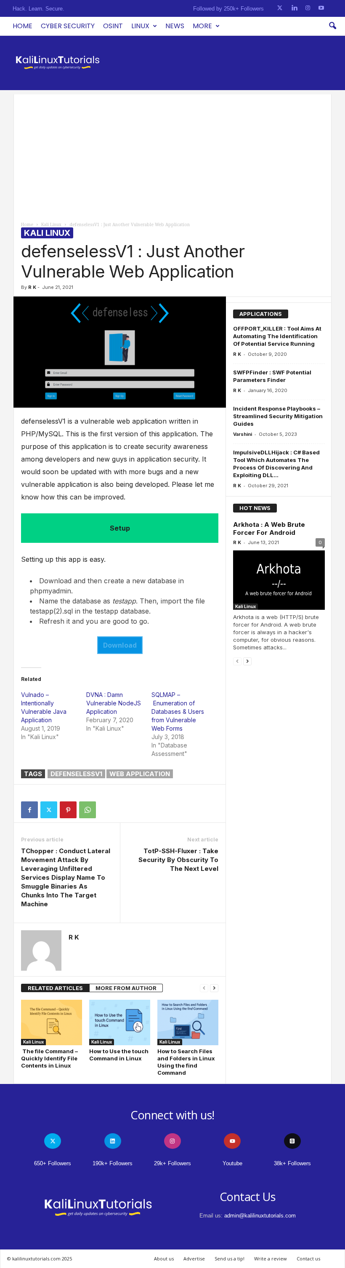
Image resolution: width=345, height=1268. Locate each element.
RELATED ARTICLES (55, 988)
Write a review (270, 1258)
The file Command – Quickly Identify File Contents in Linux (49, 1058)
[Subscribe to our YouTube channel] (321, 8)
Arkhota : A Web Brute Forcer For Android (269, 529)
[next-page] (214, 988)
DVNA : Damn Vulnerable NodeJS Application (113, 703)
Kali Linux (51, 224)
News (174, 26)
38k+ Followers (292, 1163)
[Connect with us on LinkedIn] (294, 8)
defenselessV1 (76, 774)
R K (32, 287)
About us (164, 1258)
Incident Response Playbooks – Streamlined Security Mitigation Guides (278, 416)
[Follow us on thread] (292, 1141)
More (202, 26)
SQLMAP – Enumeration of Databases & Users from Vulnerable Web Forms (177, 711)
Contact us (308, 1258)
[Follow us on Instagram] (307, 8)
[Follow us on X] (279, 8)
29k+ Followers (172, 1163)
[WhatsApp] (87, 809)
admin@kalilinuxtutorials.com (260, 1215)
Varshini (242, 434)
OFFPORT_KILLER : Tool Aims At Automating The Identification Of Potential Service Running (277, 336)
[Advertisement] (172, 153)
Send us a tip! (229, 1258)
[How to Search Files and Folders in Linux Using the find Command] (187, 1022)
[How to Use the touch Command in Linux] (119, 1022)
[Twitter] (48, 809)
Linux (140, 26)
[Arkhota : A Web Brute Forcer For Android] (279, 580)
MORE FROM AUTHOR (126, 988)
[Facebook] (29, 809)
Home (22, 26)
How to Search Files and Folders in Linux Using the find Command (186, 1062)
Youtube (232, 1163)
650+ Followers (52, 1163)
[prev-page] (204, 988)
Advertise (194, 1258)
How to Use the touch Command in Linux (119, 1055)
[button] (332, 26)
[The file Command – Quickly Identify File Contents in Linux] (51, 1022)
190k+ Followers (113, 1163)
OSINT (113, 26)
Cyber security (68, 26)
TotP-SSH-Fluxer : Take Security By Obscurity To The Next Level (178, 860)
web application (139, 774)
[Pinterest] (68, 809)
